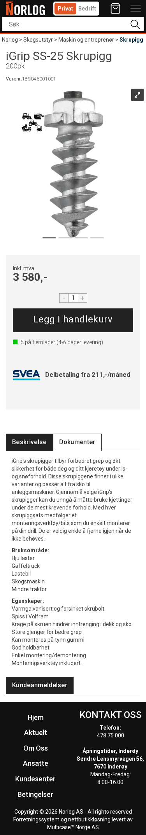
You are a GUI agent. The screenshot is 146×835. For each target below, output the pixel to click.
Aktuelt (35, 732)
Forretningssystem (36, 819)
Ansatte (35, 763)
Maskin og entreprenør (86, 40)
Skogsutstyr (38, 40)
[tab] (29, 442)
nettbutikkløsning (89, 819)
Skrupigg (131, 40)
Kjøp (73, 320)
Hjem (36, 717)
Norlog (10, 40)
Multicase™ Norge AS (73, 827)
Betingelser (35, 794)
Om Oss (35, 748)
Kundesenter (35, 779)
